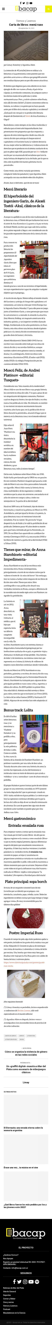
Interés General (9, 1292)
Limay (26, 1082)
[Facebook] (14, 1281)
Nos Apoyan (8, 1259)
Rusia (22, 1039)
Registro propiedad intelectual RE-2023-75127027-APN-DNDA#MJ (24, 1263)
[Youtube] (31, 1281)
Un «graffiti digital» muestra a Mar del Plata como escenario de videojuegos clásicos (26, 1069)
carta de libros (10, 1035)
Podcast (6, 1309)
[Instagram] (25, 1281)
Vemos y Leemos (10, 1306)
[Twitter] (19, 1281)
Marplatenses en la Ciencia (14, 1313)
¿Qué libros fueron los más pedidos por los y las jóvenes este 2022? (25, 1205)
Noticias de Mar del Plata (13, 1288)
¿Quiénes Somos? (10, 1255)
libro (38, 152)
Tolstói (27, 116)
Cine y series (8, 1302)
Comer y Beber (9, 1299)
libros (21, 1035)
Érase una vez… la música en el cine (21, 1167)
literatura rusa (11, 1039)
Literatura (31, 1035)
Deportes (7, 1295)
